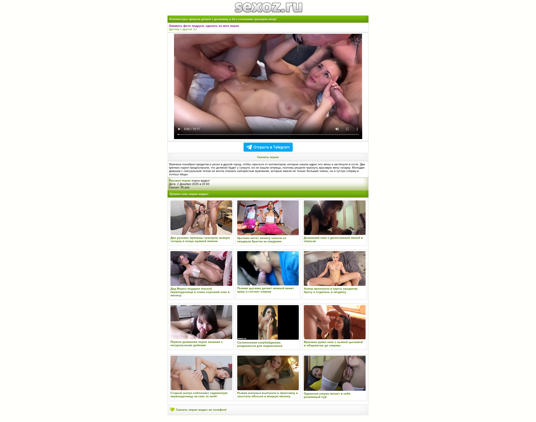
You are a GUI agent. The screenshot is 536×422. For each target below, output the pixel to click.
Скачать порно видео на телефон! (201, 409)
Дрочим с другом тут (183, 29)
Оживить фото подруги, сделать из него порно (204, 25)
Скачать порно (268, 157)
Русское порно (180, 180)
